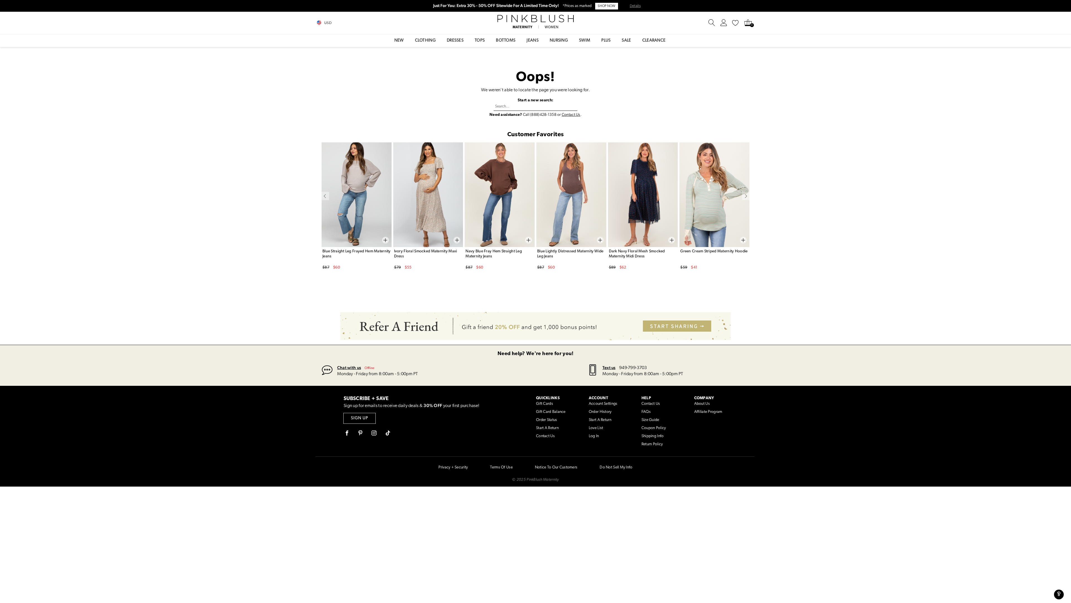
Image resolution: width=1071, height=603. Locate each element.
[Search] (712, 23)
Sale (626, 41)
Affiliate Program (708, 412)
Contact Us (571, 115)
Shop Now (606, 6)
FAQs (646, 412)
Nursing (559, 41)
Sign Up (359, 418)
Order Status (546, 420)
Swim (584, 41)
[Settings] (724, 23)
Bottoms (505, 41)
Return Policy (652, 444)
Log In (594, 436)
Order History (600, 412)
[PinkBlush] (535, 19)
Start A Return (547, 428)
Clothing (425, 41)
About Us (702, 404)
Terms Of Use (501, 467)
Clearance (654, 41)
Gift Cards (544, 404)
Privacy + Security (453, 467)
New (399, 41)
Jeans (533, 41)
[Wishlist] (735, 23)
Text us (609, 367)
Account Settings (603, 404)
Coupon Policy (653, 428)
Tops (480, 41)
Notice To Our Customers (556, 467)
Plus (606, 41)
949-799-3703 (633, 368)
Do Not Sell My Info (616, 467)
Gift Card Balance (551, 412)
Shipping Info (652, 436)
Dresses (455, 41)
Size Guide (650, 420)
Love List (596, 428)
